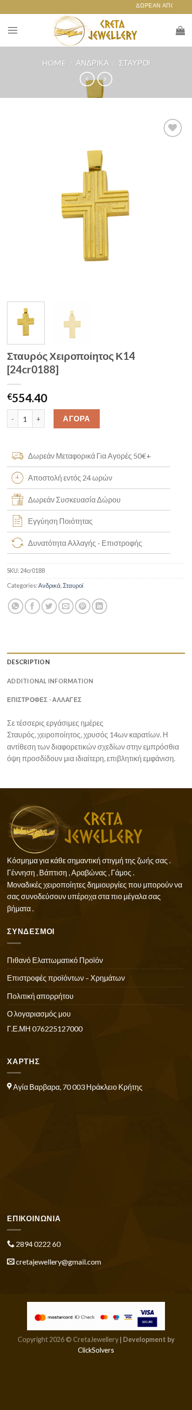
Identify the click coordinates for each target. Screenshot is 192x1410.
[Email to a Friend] (66, 606)
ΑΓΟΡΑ (76, 418)
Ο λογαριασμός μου (39, 1013)
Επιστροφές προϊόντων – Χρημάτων (66, 977)
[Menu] (12, 30)
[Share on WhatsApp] (15, 606)
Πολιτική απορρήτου (40, 995)
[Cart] (180, 30)
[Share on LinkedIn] (99, 606)
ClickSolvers (96, 1350)
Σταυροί (134, 62)
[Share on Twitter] (49, 606)
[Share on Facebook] (32, 606)
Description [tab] (28, 662)
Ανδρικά (92, 62)
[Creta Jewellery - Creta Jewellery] (96, 30)
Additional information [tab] (50, 681)
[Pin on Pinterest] (82, 606)
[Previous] (22, 205)
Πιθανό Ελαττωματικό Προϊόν (55, 960)
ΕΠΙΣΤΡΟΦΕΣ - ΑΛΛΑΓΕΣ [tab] (44, 699)
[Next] (169, 205)
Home (54, 62)
